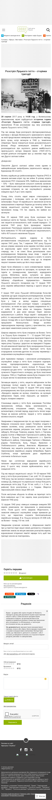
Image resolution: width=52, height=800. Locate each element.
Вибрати (10, 700)
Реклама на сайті (7, 743)
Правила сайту (25, 794)
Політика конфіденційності (10, 794)
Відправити (12, 722)
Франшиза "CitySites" (8, 746)
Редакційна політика (17, 795)
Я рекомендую (27, 578)
